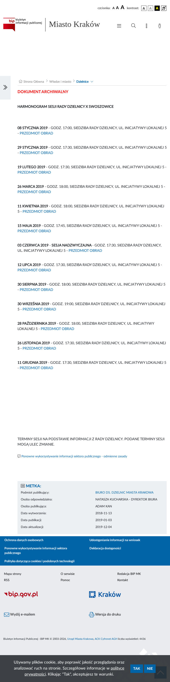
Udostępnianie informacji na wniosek (114, 540)
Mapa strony (12, 574)
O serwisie (68, 574)
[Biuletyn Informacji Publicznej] (42, 597)
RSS (7, 580)
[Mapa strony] (147, 26)
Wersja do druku (107, 614)
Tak (136, 668)
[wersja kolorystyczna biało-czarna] (150, 8)
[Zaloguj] (160, 26)
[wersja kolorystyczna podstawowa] (144, 8)
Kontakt (122, 580)
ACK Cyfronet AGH (106, 639)
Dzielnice (82, 81)
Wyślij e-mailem (22, 614)
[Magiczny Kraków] (127, 597)
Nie (150, 668)
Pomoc (65, 580)
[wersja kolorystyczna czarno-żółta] (157, 8)
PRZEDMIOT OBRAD (36, 133)
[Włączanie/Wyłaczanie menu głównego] (119, 26)
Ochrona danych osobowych (23, 540)
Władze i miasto (60, 81)
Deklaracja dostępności (105, 548)
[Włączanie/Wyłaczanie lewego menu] (5, 88)
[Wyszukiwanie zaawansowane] (133, 26)
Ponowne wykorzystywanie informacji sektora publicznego (35, 551)
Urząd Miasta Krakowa (80, 639)
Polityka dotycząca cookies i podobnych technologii (39, 561)
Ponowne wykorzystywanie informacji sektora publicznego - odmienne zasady (74, 456)
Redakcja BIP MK (129, 574)
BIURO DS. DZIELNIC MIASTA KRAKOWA (124, 492)
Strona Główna (33, 81)
